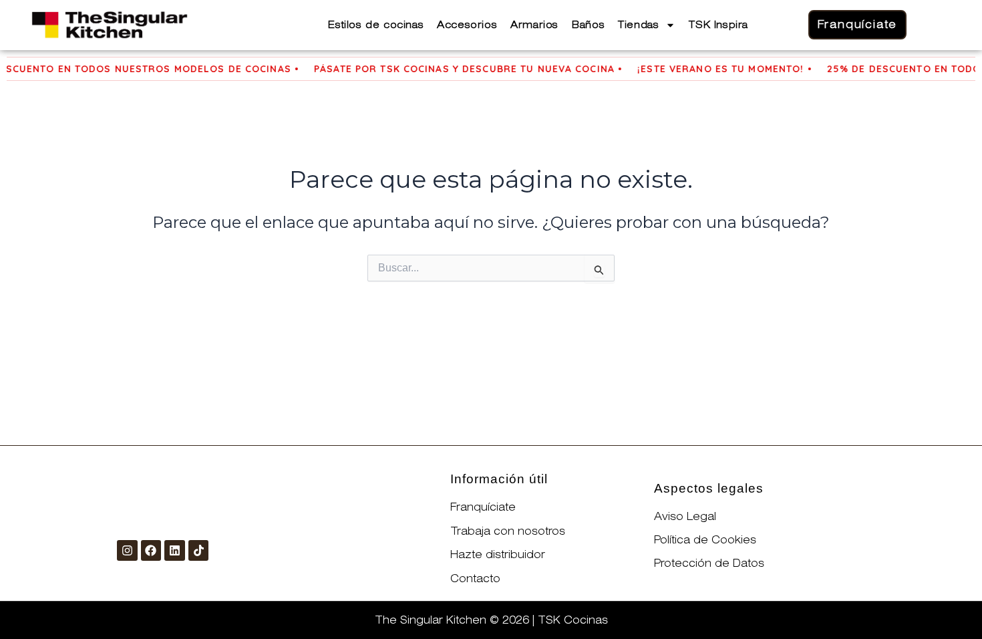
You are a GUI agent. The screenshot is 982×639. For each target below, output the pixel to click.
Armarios (534, 25)
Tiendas (638, 25)
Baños (588, 25)
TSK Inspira (718, 25)
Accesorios (467, 25)
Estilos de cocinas (376, 25)
